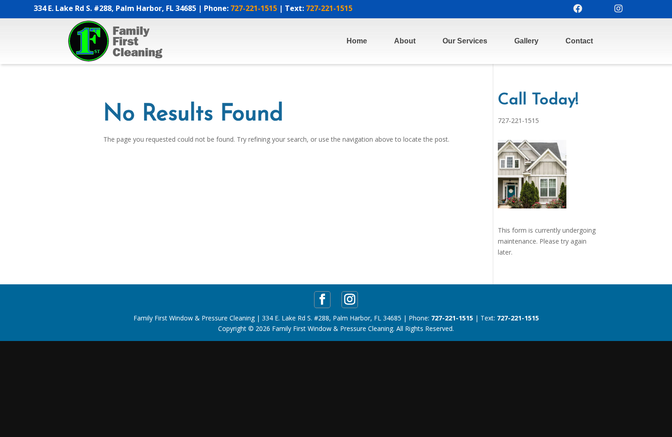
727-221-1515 (253, 8)
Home (357, 41)
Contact (579, 41)
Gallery (526, 41)
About (405, 41)
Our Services (465, 41)
